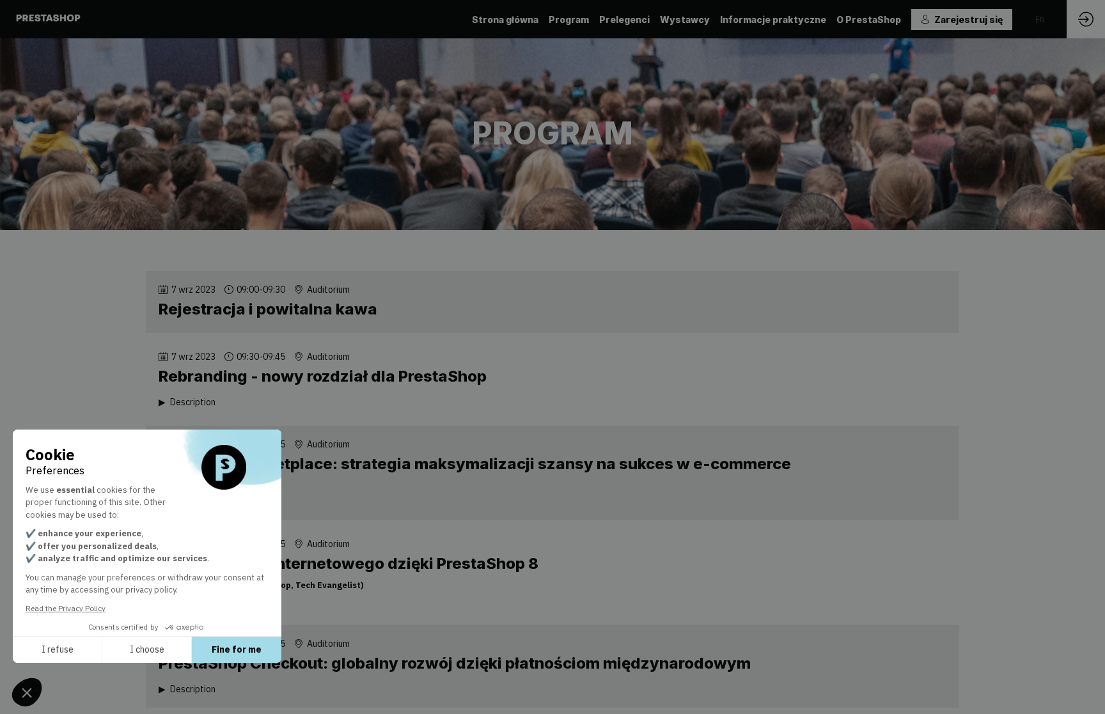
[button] (961, 19)
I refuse (58, 649)
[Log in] (1086, 19)
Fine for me (237, 649)
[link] (505, 19)
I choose (147, 649)
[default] (624, 19)
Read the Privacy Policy (66, 608)
